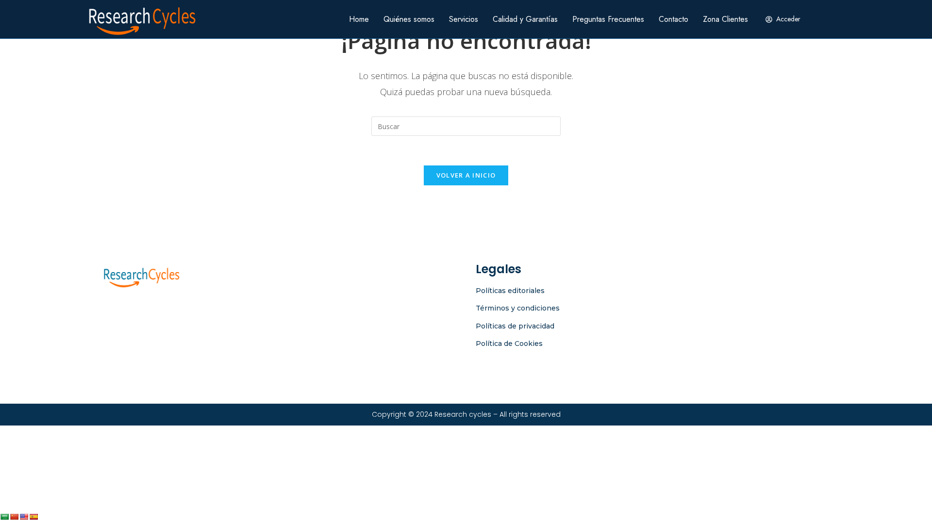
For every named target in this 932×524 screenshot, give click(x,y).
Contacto (673, 19)
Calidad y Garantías (525, 19)
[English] (23, 517)
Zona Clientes (725, 19)
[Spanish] (33, 517)
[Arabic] (4, 517)
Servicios (463, 19)
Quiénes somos (408, 19)
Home (359, 19)
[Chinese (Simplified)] (14, 517)
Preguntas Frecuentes (608, 19)
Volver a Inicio (466, 175)
